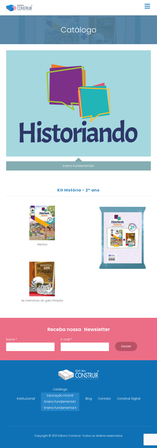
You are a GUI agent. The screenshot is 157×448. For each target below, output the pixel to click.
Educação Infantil (60, 395)
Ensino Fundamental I (60, 401)
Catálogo (60, 389)
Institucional (26, 398)
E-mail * (66, 339)
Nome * (11, 339)
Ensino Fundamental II (60, 408)
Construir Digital (128, 398)
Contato (104, 398)
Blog (88, 398)
